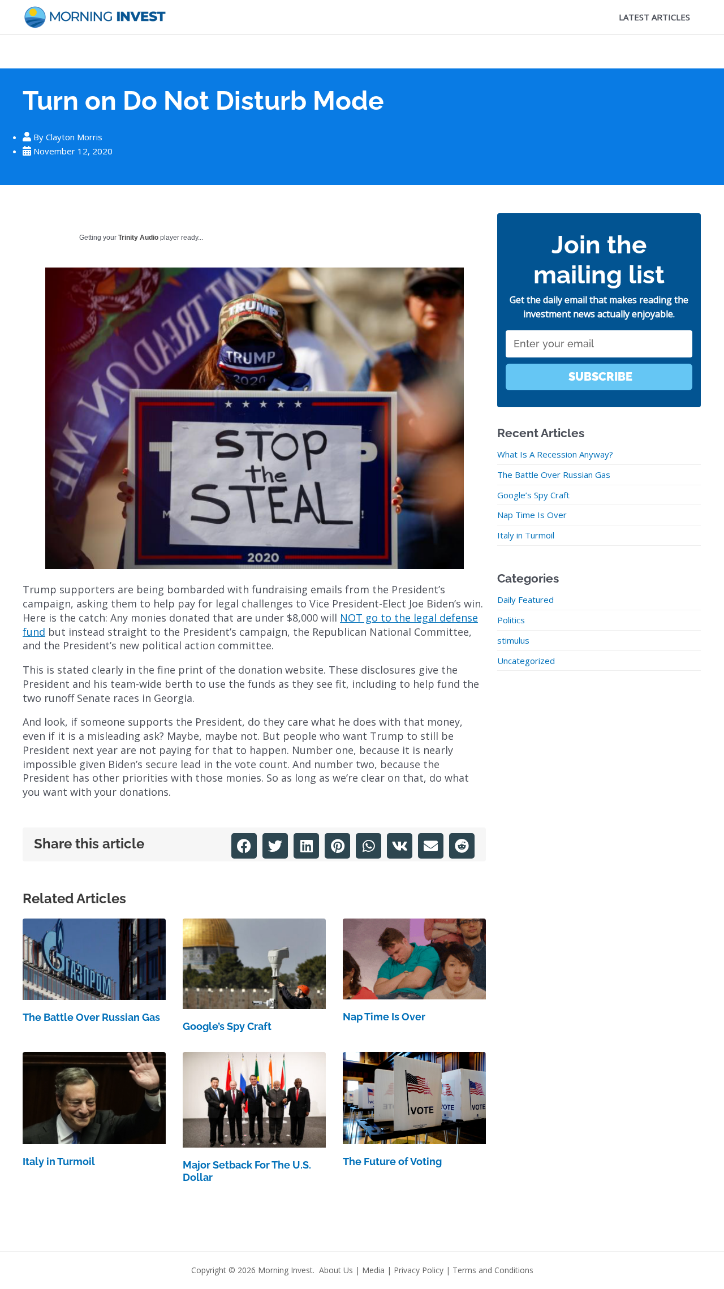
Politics (511, 620)
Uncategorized (526, 660)
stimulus (513, 640)
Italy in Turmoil (59, 1161)
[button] (244, 846)
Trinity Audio (138, 238)
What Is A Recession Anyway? (555, 454)
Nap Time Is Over (384, 1017)
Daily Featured (525, 599)
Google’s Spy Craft (227, 1026)
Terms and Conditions (493, 1270)
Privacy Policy (418, 1270)
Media (373, 1270)
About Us (336, 1270)
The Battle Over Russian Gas (91, 1017)
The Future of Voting (392, 1161)
